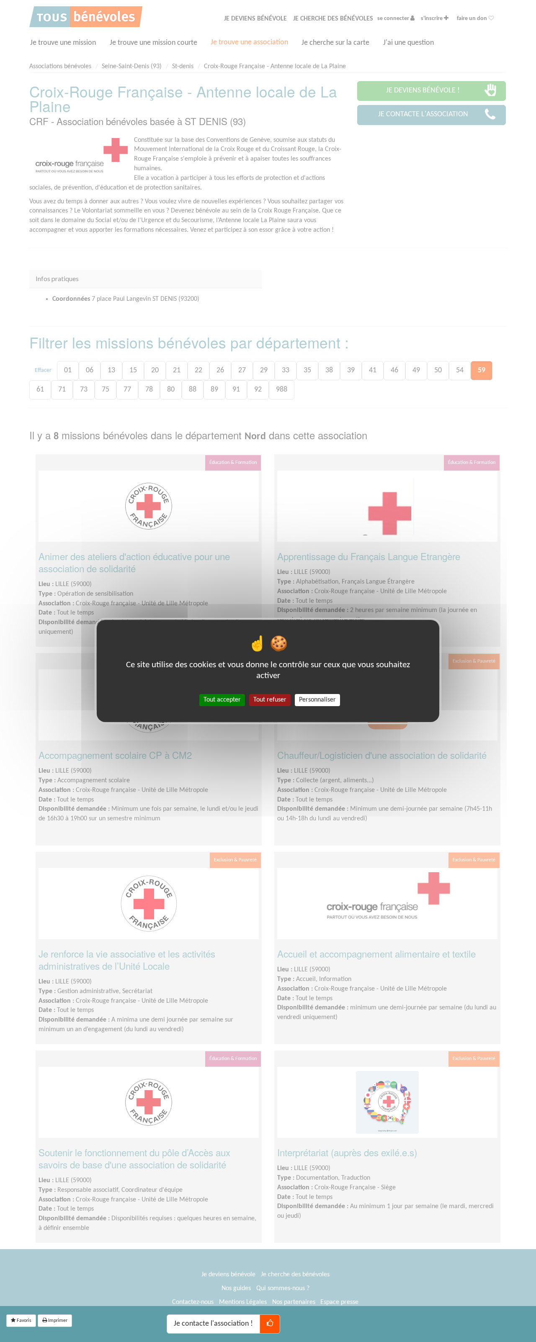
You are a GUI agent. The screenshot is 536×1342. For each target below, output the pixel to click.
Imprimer (57, 1320)
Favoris (23, 1320)
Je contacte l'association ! (213, 1324)
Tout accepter (222, 700)
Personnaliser (317, 700)
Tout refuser (269, 700)
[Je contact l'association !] (270, 1324)
